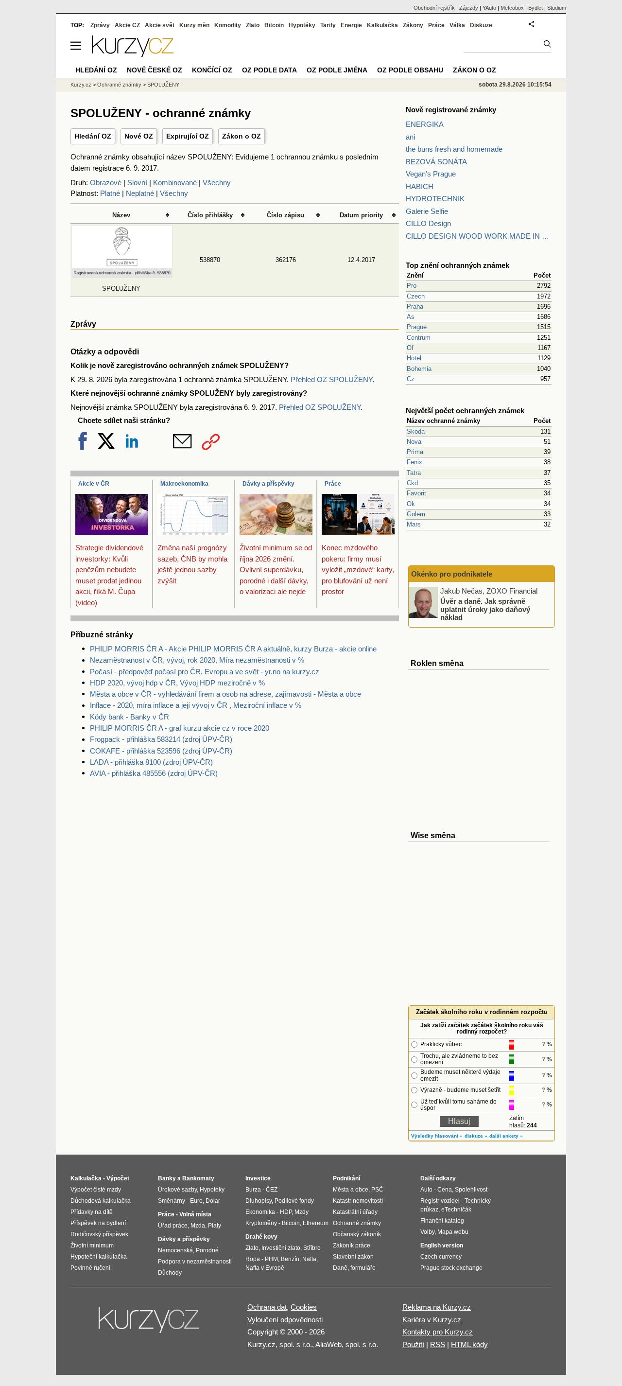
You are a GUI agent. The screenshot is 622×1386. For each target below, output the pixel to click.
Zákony (413, 25)
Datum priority (361, 215)
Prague (417, 327)
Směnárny (171, 1200)
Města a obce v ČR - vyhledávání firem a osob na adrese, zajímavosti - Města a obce (225, 694)
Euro (196, 1200)
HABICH (419, 186)
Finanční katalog (442, 1220)
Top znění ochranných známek (457, 265)
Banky (167, 1178)
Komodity (227, 25)
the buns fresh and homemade (454, 149)
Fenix (414, 462)
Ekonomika (260, 1212)
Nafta (309, 1259)
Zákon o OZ (241, 136)
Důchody (170, 1272)
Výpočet (117, 1178)
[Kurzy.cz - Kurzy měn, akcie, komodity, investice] (132, 54)
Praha (415, 306)
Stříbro (312, 1248)
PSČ (377, 1189)
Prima (415, 452)
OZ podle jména (337, 70)
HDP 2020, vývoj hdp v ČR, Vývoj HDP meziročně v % (177, 683)
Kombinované (175, 182)
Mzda (197, 1225)
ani (410, 137)
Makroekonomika (184, 483)
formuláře (363, 1267)
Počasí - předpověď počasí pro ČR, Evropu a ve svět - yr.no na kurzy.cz (204, 671)
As (411, 316)
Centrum (419, 337)
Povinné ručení (90, 1267)
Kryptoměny (261, 1223)
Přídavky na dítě (91, 1212)
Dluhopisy (258, 1200)
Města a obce (350, 1189)
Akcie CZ (127, 25)
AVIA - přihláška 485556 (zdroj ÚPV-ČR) (154, 773)
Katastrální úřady (355, 1212)
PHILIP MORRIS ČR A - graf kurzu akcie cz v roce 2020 (179, 728)
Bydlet (535, 8)
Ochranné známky (119, 85)
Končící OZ (212, 70)
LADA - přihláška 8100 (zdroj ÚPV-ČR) (151, 762)
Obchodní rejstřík (434, 8)
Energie (351, 25)
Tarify (328, 25)
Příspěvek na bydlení (98, 1223)
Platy (214, 1225)
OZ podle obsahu (410, 70)
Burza (253, 1189)
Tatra (414, 472)
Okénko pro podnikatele (451, 574)
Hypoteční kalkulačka (98, 1256)
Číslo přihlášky (210, 215)
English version (441, 1245)
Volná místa (195, 1214)
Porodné (207, 1250)
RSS (437, 1344)
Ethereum (315, 1223)
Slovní (137, 182)
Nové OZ (138, 136)
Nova (414, 441)
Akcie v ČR (93, 483)
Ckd (412, 483)
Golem (416, 514)
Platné (110, 193)
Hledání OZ (92, 136)
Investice (258, 1178)
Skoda (416, 431)
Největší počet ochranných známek (465, 410)
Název (121, 215)
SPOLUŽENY (163, 85)
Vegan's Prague (431, 174)
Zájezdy (468, 8)
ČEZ (271, 1189)
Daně (340, 1267)
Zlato (252, 25)
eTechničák (456, 1209)
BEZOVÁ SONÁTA (436, 162)
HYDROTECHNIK (435, 198)
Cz (411, 379)
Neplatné (140, 193)
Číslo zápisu (285, 215)
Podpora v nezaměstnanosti (195, 1261)
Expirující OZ (187, 136)
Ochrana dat (267, 1307)
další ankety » (506, 1136)
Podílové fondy (294, 1200)
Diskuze (481, 25)
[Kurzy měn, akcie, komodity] (150, 1324)
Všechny (217, 182)
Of (410, 347)
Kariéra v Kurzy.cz (431, 1320)
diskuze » (476, 1136)
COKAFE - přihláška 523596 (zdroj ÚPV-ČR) (161, 751)
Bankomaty (198, 1178)
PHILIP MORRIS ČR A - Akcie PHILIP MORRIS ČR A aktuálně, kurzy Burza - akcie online (233, 649)
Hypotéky (302, 25)
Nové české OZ (154, 70)
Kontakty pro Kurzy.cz (437, 1332)
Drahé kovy (261, 1236)
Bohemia (419, 368)
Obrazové (105, 182)
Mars (414, 524)
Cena (444, 1189)
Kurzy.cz (80, 85)
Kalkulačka (382, 25)
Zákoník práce (351, 1245)
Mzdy (301, 1212)
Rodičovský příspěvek (99, 1234)
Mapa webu (452, 1231)
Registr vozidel (440, 1200)
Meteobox (512, 8)
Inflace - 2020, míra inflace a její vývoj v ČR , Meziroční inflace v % (195, 705)
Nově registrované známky (451, 109)
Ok (411, 504)
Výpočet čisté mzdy (95, 1189)
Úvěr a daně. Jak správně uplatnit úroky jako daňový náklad (485, 609)
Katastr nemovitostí (358, 1200)
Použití (413, 1344)
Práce (333, 483)
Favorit (416, 493)
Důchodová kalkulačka (100, 1200)
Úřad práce (173, 1225)
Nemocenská (175, 1250)
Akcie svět (159, 25)
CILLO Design (428, 223)
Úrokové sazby (177, 1189)
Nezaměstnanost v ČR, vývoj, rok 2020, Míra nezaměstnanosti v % (197, 660)
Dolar (213, 1200)
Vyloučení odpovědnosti (285, 1320)
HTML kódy (469, 1344)
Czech (416, 296)
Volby (427, 1231)
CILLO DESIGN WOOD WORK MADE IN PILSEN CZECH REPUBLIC (479, 236)
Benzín (290, 1259)
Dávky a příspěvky (268, 483)
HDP (286, 1212)
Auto (426, 1189)
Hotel (414, 358)
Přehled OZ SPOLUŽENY (331, 379)
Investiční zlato (280, 1248)
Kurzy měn (194, 25)
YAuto (489, 8)
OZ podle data (269, 70)
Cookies (304, 1307)
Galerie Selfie (427, 211)
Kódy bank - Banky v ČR (129, 717)
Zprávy (100, 25)
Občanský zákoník (357, 1234)
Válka (457, 25)
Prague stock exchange (451, 1267)
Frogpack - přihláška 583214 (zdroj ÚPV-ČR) (161, 739)
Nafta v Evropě (264, 1267)
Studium (556, 8)
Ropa (252, 1259)
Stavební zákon (353, 1256)
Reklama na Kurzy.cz (436, 1307)
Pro (411, 285)
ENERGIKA (425, 124)
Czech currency (441, 1256)
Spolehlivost (471, 1189)
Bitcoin (274, 25)
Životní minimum (92, 1245)
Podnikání (346, 1178)
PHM (271, 1259)
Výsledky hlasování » (437, 1136)
